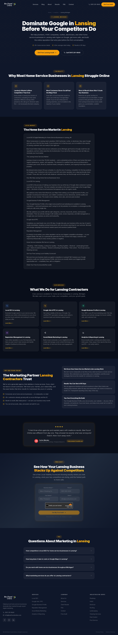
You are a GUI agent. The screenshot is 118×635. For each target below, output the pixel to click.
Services (35, 4)
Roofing (92, 607)
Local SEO (35, 598)
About (50, 4)
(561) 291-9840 (9, 612)
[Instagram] (9, 620)
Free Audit (64, 614)
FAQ (64, 4)
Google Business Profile (39, 604)
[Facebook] (4, 620)
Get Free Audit (108, 4)
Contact (71, 4)
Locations (56, 12)
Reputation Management (39, 607)
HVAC (91, 601)
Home (49, 12)
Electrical (92, 604)
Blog (43, 4)
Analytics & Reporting (38, 614)
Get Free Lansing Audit (46, 52)
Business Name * (48, 487)
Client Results (65, 604)
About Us (63, 598)
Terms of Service (110, 632)
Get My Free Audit (58, 512)
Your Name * (48, 495)
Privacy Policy (99, 632)
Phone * (69, 487)
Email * (70, 495)
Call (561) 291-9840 (73, 52)
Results (57, 4)
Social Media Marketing (39, 611)
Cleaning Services (95, 614)
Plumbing (92, 598)
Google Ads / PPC (37, 601)
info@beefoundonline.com (13, 615)
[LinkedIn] (13, 620)
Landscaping (94, 611)
